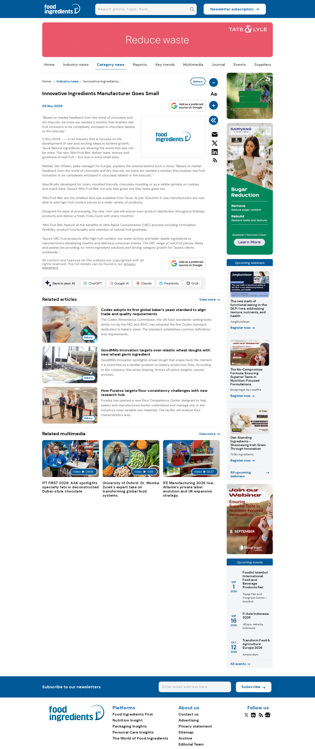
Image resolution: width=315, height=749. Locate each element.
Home (49, 64)
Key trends (165, 64)
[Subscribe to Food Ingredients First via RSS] (214, 162)
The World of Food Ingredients (140, 738)
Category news (110, 64)
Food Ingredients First (133, 714)
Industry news (76, 64)
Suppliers (262, 64)
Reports (140, 64)
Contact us (188, 714)
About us (189, 708)
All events (238, 664)
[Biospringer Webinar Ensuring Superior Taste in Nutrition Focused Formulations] (250, 553)
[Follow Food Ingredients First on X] (246, 717)
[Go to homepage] (76, 720)
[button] (92, 283)
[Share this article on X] (214, 144)
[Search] (192, 9)
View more (207, 299)
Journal (218, 64)
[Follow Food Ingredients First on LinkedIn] (253, 717)
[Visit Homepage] (62, 17)
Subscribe (251, 687)
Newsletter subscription (232, 9)
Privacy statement (195, 726)
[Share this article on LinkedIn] (214, 152)
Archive (185, 738)
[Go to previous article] (214, 120)
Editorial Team (191, 744)
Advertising (188, 720)
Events (240, 64)
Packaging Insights (130, 726)
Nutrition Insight (128, 720)
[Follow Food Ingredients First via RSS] (261, 717)
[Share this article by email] (214, 135)
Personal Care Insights (133, 732)
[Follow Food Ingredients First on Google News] (268, 717)
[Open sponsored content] (157, 56)
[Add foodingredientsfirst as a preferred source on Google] (187, 106)
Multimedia (193, 64)
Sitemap (185, 732)
